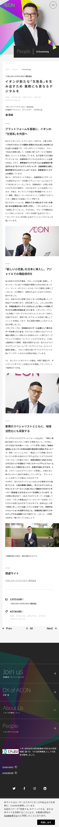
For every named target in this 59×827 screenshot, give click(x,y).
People (15, 69)
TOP (7, 69)
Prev (9, 628)
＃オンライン (27, 97)
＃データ (37, 97)
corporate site (7, 773)
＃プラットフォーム (12, 100)
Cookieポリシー (12, 815)
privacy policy (7, 767)
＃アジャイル (16, 97)
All (31, 628)
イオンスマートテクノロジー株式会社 (19, 76)
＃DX (7, 97)
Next (50, 628)
